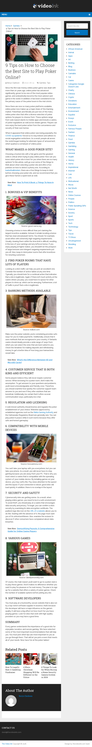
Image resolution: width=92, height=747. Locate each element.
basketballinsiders (12, 170)
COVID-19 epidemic (13, 136)
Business (72, 70)
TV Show (72, 237)
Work (70, 248)
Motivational (73, 181)
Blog (70, 66)
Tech (70, 223)
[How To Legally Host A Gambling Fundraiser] (13, 659)
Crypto (71, 97)
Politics (71, 202)
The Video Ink (7, 744)
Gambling (72, 146)
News (70, 192)
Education (72, 104)
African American (75, 49)
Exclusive (72, 125)
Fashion (71, 132)
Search (77, 33)
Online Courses (74, 195)
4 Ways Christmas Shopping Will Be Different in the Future (31, 672)
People (71, 199)
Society (71, 213)
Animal (71, 52)
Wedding (72, 244)
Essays (71, 118)
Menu (4, 14)
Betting (71, 63)
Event (70, 122)
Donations (72, 101)
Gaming (71, 150)
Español (71, 115)
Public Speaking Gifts (77, 206)
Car (69, 77)
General (71, 153)
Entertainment (74, 108)
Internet (71, 171)
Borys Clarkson (13, 83)
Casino (71, 80)
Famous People (75, 129)
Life (70, 178)
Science (71, 209)
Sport (70, 216)
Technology (73, 227)
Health (71, 157)
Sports (71, 220)
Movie (70, 185)
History (71, 160)
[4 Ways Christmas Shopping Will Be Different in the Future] (31, 659)
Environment (73, 111)
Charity (71, 90)
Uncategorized (74, 241)
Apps (70, 56)
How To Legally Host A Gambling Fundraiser (13, 669)
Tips (48, 83)
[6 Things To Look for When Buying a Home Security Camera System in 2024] (49, 659)
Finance (71, 136)
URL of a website (37, 511)
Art (69, 59)
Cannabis (72, 73)
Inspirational (73, 167)
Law (70, 174)
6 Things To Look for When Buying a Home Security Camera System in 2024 (49, 672)
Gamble (42, 83)
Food (70, 139)
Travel (70, 234)
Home (70, 164)
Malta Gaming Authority (43, 412)
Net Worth (72, 188)
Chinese (71, 94)
